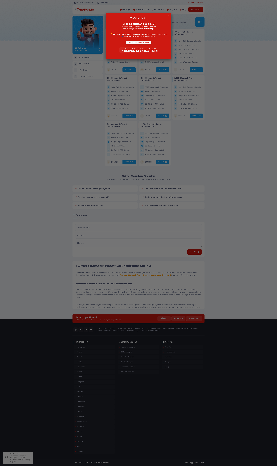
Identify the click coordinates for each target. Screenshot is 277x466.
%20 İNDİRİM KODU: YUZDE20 (138, 42)
